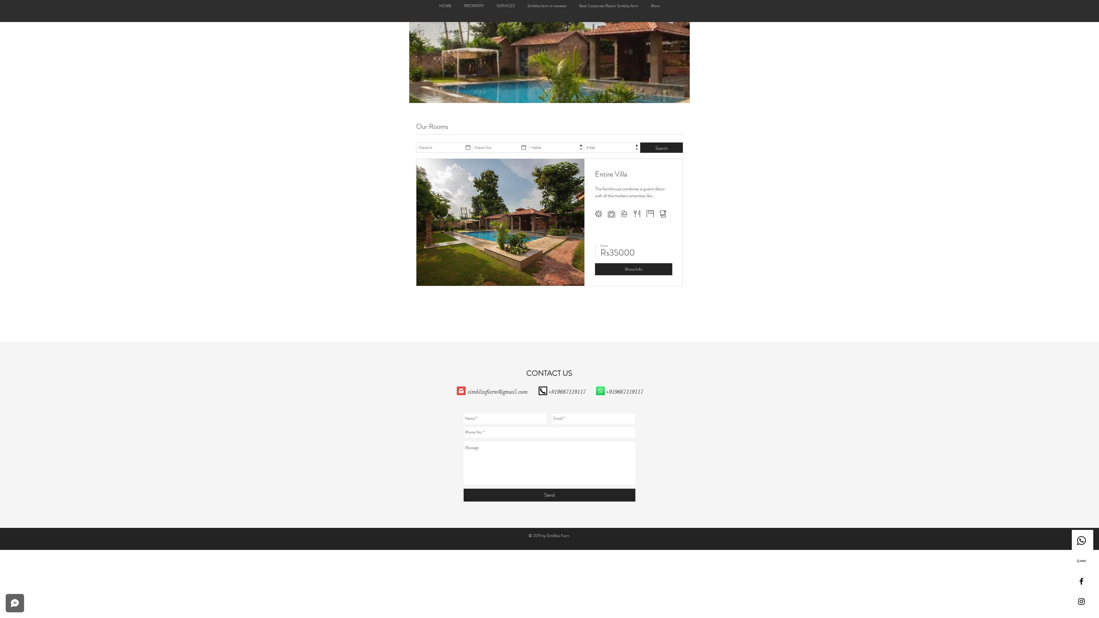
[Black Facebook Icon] (1081, 581)
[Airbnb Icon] (1081, 560)
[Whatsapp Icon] (1081, 540)
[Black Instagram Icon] (1081, 601)
